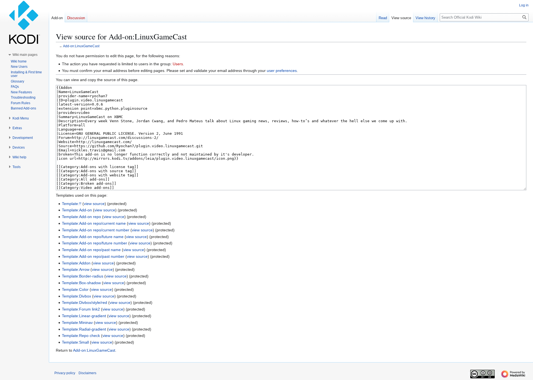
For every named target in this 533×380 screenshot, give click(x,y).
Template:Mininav (77, 322)
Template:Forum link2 (81, 309)
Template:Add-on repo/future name (93, 236)
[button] (24, 55)
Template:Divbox (76, 296)
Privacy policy (64, 373)
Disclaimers (87, 373)
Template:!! (71, 203)
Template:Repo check (81, 335)
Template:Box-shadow (81, 283)
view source (94, 203)
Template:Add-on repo (81, 216)
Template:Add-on (77, 210)
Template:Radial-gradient (84, 329)
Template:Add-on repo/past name (91, 250)
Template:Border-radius (82, 276)
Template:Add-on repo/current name (94, 223)
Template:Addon (76, 263)
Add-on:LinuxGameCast (81, 46)
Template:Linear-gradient (84, 316)
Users (178, 64)
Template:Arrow (75, 269)
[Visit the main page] (24, 22)
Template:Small (75, 342)
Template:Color (75, 289)
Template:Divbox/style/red (84, 302)
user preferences (282, 70)
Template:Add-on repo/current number (95, 230)
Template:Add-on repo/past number (93, 256)
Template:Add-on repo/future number (94, 243)
